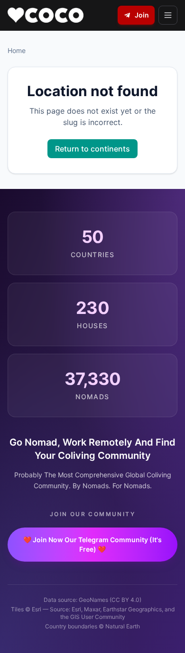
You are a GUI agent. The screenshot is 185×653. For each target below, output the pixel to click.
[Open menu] (167, 15)
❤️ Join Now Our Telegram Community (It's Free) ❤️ (92, 544)
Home (17, 50)
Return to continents (92, 148)
